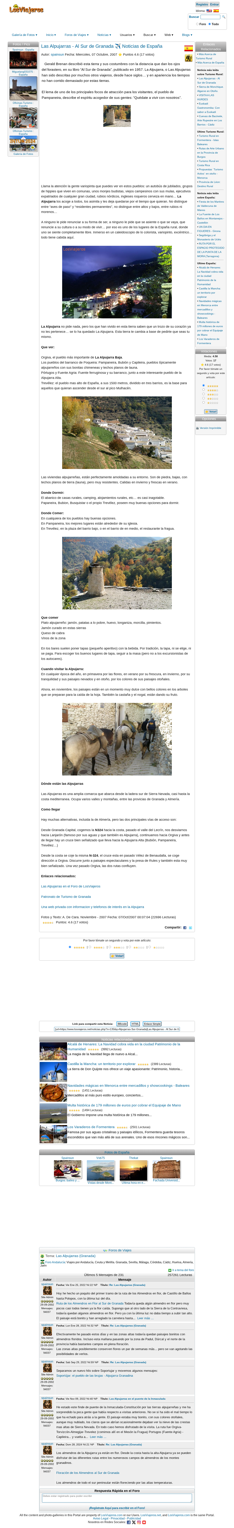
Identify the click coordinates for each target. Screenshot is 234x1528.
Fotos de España (117, 1152)
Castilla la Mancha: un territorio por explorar (101, 1064)
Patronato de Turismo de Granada (66, 897)
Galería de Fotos (23, 35)
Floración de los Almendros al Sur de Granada (87, 1473)
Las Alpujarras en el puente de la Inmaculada (137, 1398)
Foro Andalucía (55, 1262)
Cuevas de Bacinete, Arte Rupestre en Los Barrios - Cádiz (210, 120)
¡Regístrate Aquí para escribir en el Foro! (117, 1508)
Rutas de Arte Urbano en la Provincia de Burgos (210, 152)
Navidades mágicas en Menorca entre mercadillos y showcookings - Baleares (128, 1085)
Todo (215, 24)
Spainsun (67, 1157)
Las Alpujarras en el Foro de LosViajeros (70, 886)
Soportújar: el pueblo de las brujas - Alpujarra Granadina (94, 1375)
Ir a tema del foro (183, 1270)
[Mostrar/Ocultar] (226, 40)
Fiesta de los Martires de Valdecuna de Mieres (210, 206)
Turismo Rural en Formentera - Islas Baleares (208, 140)
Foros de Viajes (75, 35)
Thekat (133, 1157)
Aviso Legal (100, 1518)
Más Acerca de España (210, 62)
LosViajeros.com (111, 1515)
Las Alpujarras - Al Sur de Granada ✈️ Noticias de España (101, 46)
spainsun (57, 54)
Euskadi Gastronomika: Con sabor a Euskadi (208, 107)
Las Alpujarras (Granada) (75, 1256)
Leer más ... (145, 1318)
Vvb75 (100, 1157)
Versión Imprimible (210, 427)
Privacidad (118, 1518)
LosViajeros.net (151, 1515)
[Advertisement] (116, 9)
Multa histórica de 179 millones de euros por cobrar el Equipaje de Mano (124, 1105)
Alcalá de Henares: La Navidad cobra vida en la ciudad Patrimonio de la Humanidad (210, 276)
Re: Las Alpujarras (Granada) (127, 1284)
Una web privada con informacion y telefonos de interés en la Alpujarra (92, 907)
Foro (202, 24)
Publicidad (134, 1518)
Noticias (103, 35)
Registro (202, 4)
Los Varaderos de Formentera (91, 1127)
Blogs (186, 35)
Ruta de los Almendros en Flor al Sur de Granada (89, 1303)
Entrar (214, 4)
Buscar (194, 16)
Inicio (49, 35)
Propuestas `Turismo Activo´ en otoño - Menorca (210, 173)
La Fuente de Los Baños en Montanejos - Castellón (210, 218)
